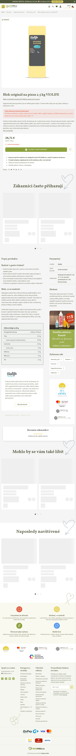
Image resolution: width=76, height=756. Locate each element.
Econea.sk (38, 716)
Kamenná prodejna (41, 692)
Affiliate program (40, 685)
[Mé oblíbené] (57, 6)
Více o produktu (8, 131)
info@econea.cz (7, 673)
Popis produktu (9, 259)
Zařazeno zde (56, 354)
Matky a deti (23, 697)
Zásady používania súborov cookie (41, 704)
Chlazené (6, 20)
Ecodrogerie (23, 676)
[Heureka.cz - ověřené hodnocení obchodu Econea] (62, 398)
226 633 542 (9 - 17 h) (8, 671)
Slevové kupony (40, 714)
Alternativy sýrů (55, 359)
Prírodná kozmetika (25, 674)
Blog (21, 702)
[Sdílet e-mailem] (21, 170)
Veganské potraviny (56, 368)
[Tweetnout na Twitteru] (11, 170)
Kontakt (38, 719)
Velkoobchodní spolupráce (40, 695)
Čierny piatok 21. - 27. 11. (26, 708)
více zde (64, 695)
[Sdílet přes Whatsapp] (19, 170)
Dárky (22, 700)
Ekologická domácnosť (23, 679)
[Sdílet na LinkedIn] (16, 170)
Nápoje (22, 690)
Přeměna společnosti (41, 721)
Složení (53, 289)
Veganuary (54, 373)
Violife (60, 264)
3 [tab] (40, 248)
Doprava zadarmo (41, 711)
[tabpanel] (20, 218)
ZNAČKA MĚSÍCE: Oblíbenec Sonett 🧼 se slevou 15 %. (37, 2)
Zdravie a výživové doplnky (25, 684)
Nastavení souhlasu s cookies (41, 708)
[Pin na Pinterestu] (14, 170)
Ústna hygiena (24, 692)
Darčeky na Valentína (26, 711)
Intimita (22, 695)
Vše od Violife (22, 405)
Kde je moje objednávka (39, 689)
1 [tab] (35, 248)
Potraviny (54, 364)
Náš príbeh (39, 674)
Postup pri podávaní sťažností (41, 682)
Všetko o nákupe (40, 676)
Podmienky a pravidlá (42, 679)
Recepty (22, 705)
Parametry (54, 259)
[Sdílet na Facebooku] (9, 170)
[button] (70, 149)
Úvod (2, 12)
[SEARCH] (53, 6)
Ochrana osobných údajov (41, 699)
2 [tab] (38, 248)
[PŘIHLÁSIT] (71, 687)
